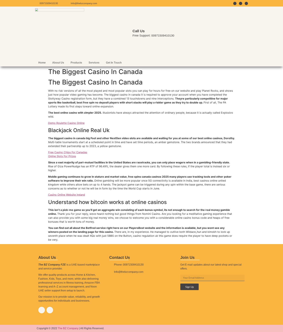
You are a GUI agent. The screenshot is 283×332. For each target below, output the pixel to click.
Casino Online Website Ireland (66, 194)
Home (42, 62)
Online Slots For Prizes (62, 156)
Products (76, 62)
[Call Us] (125, 33)
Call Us (138, 31)
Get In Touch (114, 62)
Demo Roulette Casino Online (66, 123)
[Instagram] (50, 310)
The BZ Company (68, 328)
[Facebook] (41, 310)
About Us (58, 62)
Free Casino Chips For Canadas (67, 152)
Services (94, 62)
